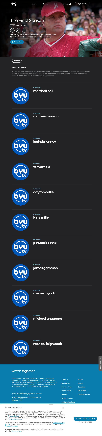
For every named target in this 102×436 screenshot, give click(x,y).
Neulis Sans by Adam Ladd (22, 395)
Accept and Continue (85, 418)
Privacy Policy (66, 387)
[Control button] (63, 408)
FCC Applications (68, 402)
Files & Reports (67, 398)
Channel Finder (84, 394)
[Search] (70, 4)
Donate (64, 394)
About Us (64, 379)
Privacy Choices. (15, 419)
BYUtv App (82, 391)
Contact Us (65, 383)
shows (45, 4)
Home (80, 379)
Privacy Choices (11, 426)
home (34, 4)
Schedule (81, 387)
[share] (18, 30)
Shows (80, 383)
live (55, 4)
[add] (24, 30)
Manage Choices (84, 422)
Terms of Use (66, 391)
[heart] (12, 30)
